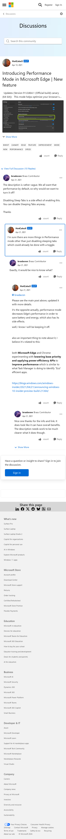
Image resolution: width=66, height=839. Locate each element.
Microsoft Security (11, 682)
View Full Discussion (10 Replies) (20, 168)
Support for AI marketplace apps (16, 743)
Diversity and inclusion (12, 804)
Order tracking (9, 595)
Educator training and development (17, 651)
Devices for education (12, 631)
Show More (11, 136)
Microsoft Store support (13, 585)
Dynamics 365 (9, 687)
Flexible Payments (11, 611)
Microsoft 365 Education (13, 641)
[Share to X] (27, 508)
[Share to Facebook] (22, 508)
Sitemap (7, 827)
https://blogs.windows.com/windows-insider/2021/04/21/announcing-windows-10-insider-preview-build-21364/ (36, 386)
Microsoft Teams (10, 702)
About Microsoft (10, 784)
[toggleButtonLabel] (61, 13)
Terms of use (8, 830)
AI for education (10, 662)
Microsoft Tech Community (14, 748)
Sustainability (9, 815)
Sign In (58, 4)
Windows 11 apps (10, 560)
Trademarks (21, 830)
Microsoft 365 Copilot (12, 708)
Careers (7, 779)
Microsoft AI (8, 677)
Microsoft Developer (12, 733)
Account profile (10, 574)
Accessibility (8, 810)
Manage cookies (47, 827)
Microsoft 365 (9, 692)
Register (49, 4)
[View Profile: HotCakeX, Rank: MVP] (6, 63)
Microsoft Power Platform (14, 697)
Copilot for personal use (13, 544)
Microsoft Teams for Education (15, 636)
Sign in (17, 472)
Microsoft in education (12, 626)
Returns (7, 590)
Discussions (11, 13)
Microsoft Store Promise (13, 605)
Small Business (9, 713)
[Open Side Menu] (4, 4)
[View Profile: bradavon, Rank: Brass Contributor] (6, 178)
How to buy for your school (14, 646)
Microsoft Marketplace (12, 753)
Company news (10, 789)
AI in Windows (9, 549)
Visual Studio (9, 764)
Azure (6, 728)
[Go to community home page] (11, 4)
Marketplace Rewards (12, 759)
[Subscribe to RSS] (43, 508)
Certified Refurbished (12, 600)
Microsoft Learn (10, 738)
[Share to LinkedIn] (17, 508)
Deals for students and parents (16, 657)
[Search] (40, 5)
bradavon (16, 175)
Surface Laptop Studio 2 (13, 534)
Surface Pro (8, 523)
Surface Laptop (9, 529)
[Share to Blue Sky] (38, 508)
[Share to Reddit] (33, 508)
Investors (7, 799)
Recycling (47, 830)
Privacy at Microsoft (11, 794)
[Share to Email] (49, 508)
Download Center (10, 580)
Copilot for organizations (13, 539)
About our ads (9, 834)
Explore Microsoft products (14, 554)
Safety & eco (35, 830)
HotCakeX (17, 61)
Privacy (34, 827)
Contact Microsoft (21, 827)
